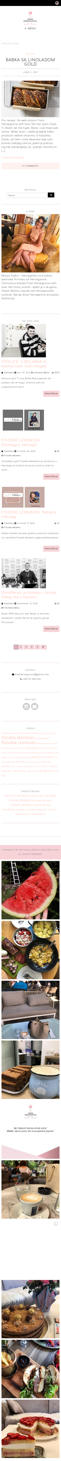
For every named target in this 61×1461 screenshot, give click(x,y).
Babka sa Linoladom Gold (30, 62)
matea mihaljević (23, 757)
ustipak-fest (32, 771)
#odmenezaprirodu (10, 733)
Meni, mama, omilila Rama (30, 814)
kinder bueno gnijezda (18, 753)
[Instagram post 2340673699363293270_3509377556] (30, 950)
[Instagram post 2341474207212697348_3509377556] (30, 890)
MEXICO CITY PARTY (42, 757)
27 (58, 523)
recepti (19, 766)
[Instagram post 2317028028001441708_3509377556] (30, 1309)
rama (13, 766)
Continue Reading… (13, 157)
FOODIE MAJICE (42, 738)
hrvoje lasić (47, 748)
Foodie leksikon (12, 456)
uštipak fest (46, 771)
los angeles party (51, 753)
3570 (57, 373)
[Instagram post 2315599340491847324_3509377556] (30, 1369)
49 (58, 451)
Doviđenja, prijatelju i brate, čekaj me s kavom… (30, 809)
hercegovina (33, 748)
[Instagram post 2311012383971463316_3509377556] (30, 1429)
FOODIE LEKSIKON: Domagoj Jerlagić (30, 800)
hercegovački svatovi (16, 748)
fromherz (9, 373)
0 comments (30, 166)
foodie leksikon (17, 737)
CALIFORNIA (32, 733)
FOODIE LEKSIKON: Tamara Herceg (30, 805)
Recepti (30, 54)
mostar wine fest (16, 762)
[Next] (43, 647)
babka (23, 733)
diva (54, 733)
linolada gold (36, 753)
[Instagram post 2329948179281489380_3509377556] (30, 1189)
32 (58, 604)
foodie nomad (18, 742)
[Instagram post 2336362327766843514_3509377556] (30, 1129)
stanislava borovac (33, 766)
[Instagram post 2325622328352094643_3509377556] (30, 1249)
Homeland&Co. (42, 373)
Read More (51, 393)
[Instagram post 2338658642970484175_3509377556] (30, 1010)
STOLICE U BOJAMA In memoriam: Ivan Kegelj (30, 796)
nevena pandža (34, 762)
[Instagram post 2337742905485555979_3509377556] (30, 1070)
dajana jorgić (44, 733)
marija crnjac (7, 757)
